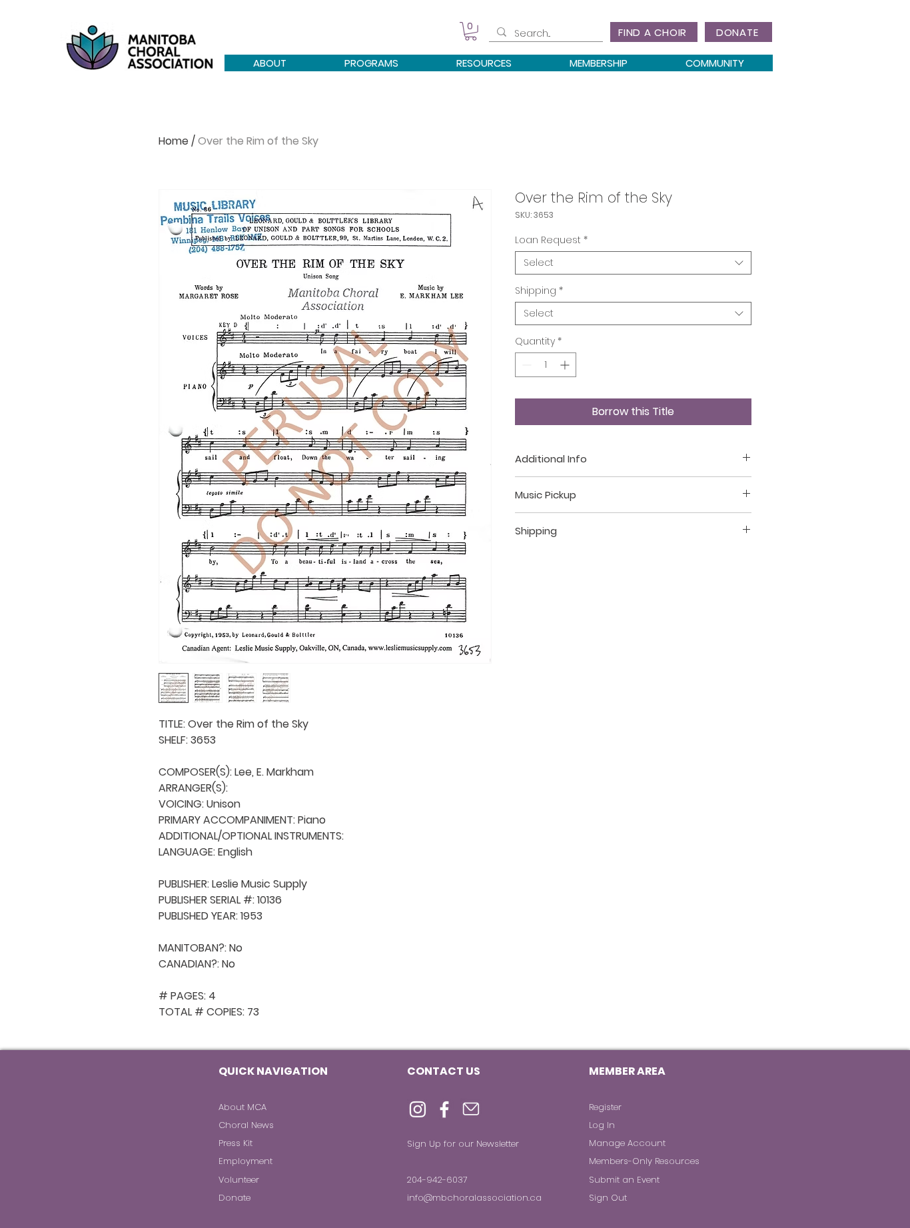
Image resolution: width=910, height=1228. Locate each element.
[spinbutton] (546, 364)
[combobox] (633, 263)
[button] (471, 31)
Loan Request (551, 240)
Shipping (539, 291)
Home (174, 141)
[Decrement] (525, 364)
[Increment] (566, 364)
